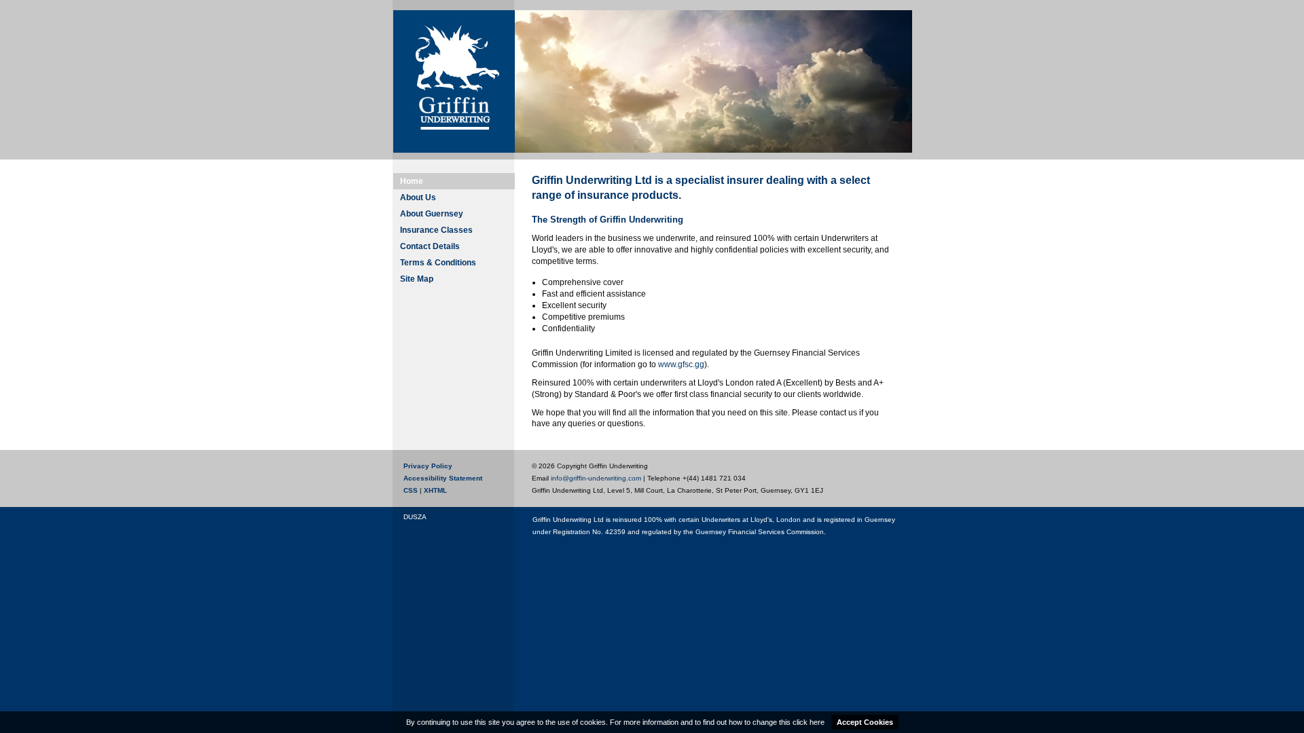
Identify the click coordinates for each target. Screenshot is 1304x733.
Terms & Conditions (438, 262)
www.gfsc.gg (681, 364)
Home (411, 181)
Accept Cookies (865, 722)
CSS (410, 490)
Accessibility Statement (442, 478)
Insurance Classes (436, 230)
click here (809, 722)
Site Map (416, 279)
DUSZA (415, 517)
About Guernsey (431, 214)
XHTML (435, 490)
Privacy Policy (427, 466)
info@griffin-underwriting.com (596, 478)
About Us (418, 197)
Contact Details (430, 246)
